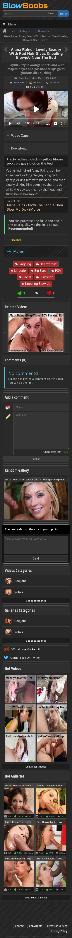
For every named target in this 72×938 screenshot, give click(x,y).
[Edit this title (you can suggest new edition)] (61, 50)
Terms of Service (57, 926)
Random (54, 82)
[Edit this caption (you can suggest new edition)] (66, 65)
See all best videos (36, 766)
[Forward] (67, 332)
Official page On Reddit (25, 649)
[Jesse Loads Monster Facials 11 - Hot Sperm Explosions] (36, 498)
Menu (12, 24)
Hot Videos (13, 668)
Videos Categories (18, 570)
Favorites (19, 82)
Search (63, 13)
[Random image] (32, 800)
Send (36, 558)
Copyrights (35, 926)
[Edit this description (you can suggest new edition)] (64, 159)
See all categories (36, 600)
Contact (19, 926)
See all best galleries (36, 897)
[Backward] (5, 332)
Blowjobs (23, 78)
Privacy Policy (59, 931)
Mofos (18, 251)
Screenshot (37, 87)
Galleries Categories (20, 610)
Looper (37, 82)
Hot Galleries (14, 776)
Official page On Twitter (25, 657)
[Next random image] (65, 498)
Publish (36, 459)
